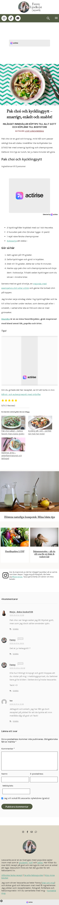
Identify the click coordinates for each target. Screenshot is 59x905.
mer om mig (48, 882)
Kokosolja (12, 241)
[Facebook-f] (27, 832)
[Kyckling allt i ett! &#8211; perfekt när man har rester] (40, 423)
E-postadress (36, 773)
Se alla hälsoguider (33, 875)
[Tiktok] (11, 18)
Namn (4, 773)
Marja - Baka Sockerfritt (21, 612)
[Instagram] (4, 18)
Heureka (5, 319)
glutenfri (23, 862)
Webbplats (7, 785)
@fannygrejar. (17, 577)
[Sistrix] (48, 18)
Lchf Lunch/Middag (34, 131)
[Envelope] (18, 18)
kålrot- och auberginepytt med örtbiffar (21, 394)
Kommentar (8, 748)
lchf (31, 862)
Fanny (13, 640)
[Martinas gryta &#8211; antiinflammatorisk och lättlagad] (13, 444)
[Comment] (36, 832)
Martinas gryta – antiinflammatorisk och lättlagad (11, 455)
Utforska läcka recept (11, 875)
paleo (40, 862)
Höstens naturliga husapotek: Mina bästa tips (29, 517)
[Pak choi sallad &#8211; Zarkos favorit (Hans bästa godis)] (13, 423)
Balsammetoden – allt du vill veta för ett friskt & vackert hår (44, 554)
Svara (16, 629)
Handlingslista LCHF (14, 551)
